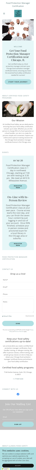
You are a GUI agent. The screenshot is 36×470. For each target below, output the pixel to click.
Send (18, 323)
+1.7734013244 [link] (18, 379)
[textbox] (18, 279)
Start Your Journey (18, 82)
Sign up (18, 424)
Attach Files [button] (8, 316)
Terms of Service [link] (19, 331)
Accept (18, 465)
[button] (4, 13)
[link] (18, 13)
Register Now (18, 186)
